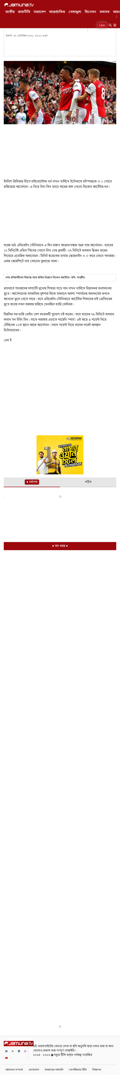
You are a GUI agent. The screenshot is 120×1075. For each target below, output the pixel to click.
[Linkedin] (19, 1051)
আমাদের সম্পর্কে (14, 1069)
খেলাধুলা (75, 12)
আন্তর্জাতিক (57, 12)
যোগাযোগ (34, 1069)
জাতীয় (10, 12)
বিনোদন (90, 12)
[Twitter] (12, 1051)
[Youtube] (6, 1057)
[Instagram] (25, 1051)
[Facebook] (6, 1051)
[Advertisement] (60, 149)
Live (102, 25)
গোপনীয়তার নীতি (78, 1069)
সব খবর (60, 546)
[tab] (32, 482)
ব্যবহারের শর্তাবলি (54, 1069)
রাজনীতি (24, 12)
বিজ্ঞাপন (96, 1069)
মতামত (105, 12)
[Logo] (19, 5)
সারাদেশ (40, 12)
